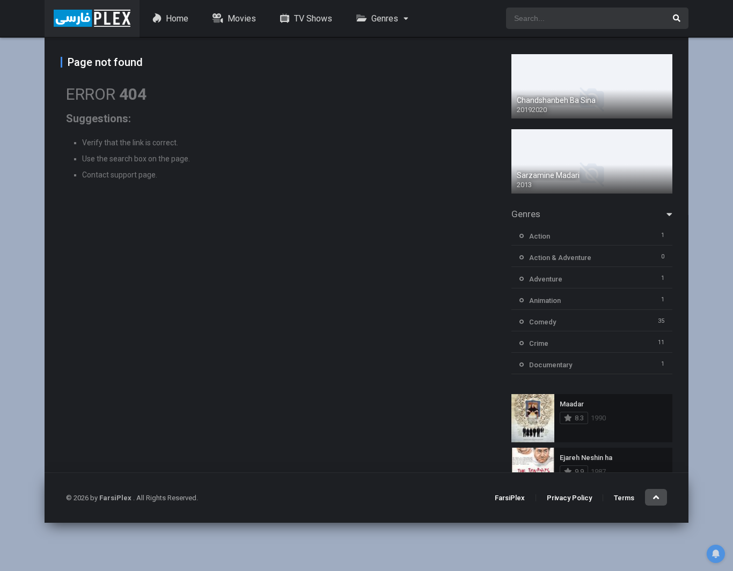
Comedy (542, 322)
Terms (624, 498)
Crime (538, 343)
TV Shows (312, 18)
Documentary (550, 365)
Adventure (545, 279)
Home (176, 18)
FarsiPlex (510, 498)
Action (539, 236)
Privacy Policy (569, 498)
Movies (240, 18)
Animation (545, 300)
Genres (383, 18)
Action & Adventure (560, 258)
